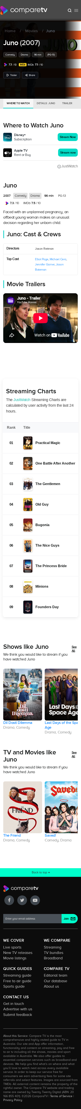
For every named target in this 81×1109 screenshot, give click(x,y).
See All (74, 648)
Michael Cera (58, 259)
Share (32, 75)
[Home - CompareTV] (24, 10)
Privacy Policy (12, 1100)
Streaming (52, 947)
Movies (31, 31)
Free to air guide (17, 981)
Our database (55, 981)
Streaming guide (17, 975)
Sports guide (14, 986)
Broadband (53, 958)
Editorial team (55, 975)
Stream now (68, 152)
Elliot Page (41, 259)
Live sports (12, 947)
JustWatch (69, 166)
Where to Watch (18, 103)
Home (10, 31)
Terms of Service (61, 1096)
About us (51, 986)
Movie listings (14, 958)
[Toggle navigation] (76, 10)
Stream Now (68, 137)
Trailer (13, 75)
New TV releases (17, 952)
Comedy (10, 54)
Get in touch (13, 1003)
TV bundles (53, 952)
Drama (24, 54)
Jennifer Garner (45, 264)
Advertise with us (17, 1009)
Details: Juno (46, 103)
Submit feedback (17, 1014)
